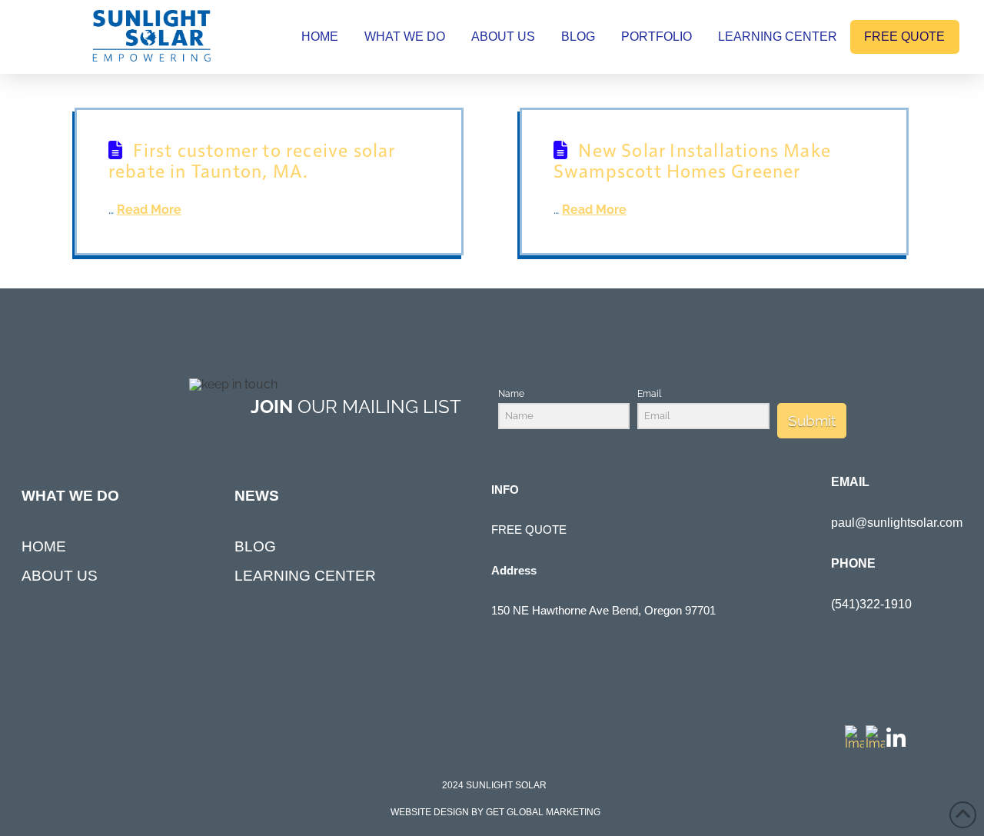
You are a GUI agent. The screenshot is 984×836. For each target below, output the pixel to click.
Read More (149, 209)
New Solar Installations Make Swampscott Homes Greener (692, 159)
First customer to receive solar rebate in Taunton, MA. (251, 159)
